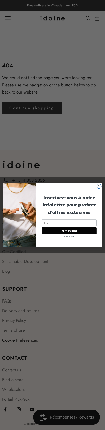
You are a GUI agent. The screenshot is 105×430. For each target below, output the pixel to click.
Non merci (69, 236)
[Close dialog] (99, 186)
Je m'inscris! (69, 231)
